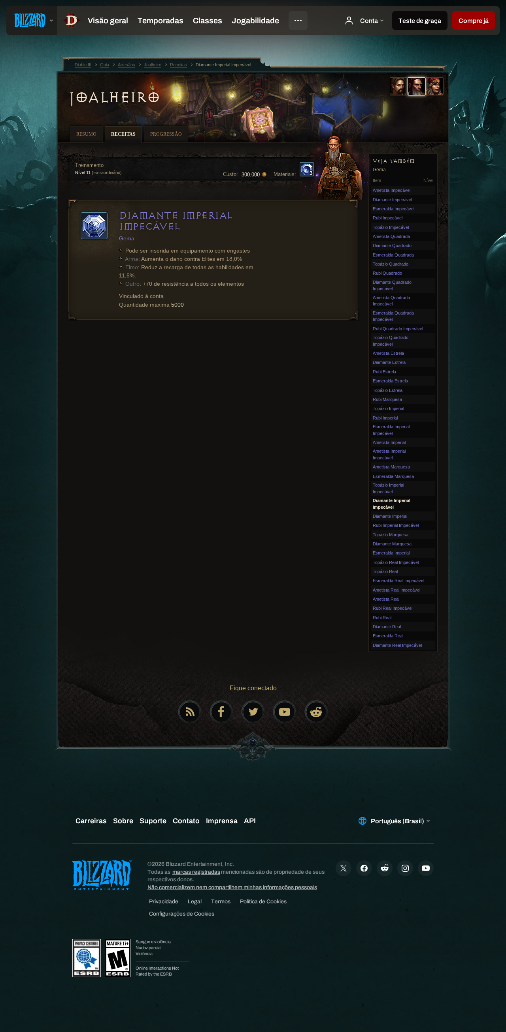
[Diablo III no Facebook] (221, 712)
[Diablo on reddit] (316, 712)
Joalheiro (114, 97)
